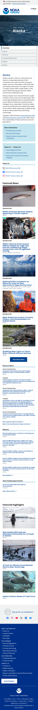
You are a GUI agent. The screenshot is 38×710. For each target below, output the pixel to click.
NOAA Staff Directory (10, 676)
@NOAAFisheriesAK (11, 168)
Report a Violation (9, 671)
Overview (6, 48)
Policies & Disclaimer (11, 701)
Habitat (4, 62)
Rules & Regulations (9, 643)
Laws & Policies (8, 633)
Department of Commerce (18, 703)
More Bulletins (7, 475)
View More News (18, 359)
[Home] (10, 11)
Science (4, 51)
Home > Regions (18, 27)
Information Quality (27, 699)
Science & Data (8, 661)
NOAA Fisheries (19, 708)
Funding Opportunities (13, 131)
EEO (14, 699)
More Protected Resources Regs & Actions (16, 424)
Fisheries (5, 55)
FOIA (18, 699)
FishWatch (6, 636)
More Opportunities (9, 491)
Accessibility (7, 699)
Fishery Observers (9, 653)
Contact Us (5, 663)
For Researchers (6, 656)
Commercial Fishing (9, 648)
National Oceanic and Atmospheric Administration (18, 705)
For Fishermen (6, 641)
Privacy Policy (23, 701)
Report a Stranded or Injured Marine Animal (17, 673)
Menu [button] (34, 9)
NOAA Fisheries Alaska (13, 172)
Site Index (6, 638)
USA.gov (30, 701)
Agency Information (8, 628)
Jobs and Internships (13, 133)
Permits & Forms (8, 646)
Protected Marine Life (9, 58)
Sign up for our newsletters (22, 612)
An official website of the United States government (16, 2)
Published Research (9, 658)
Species (4, 65)
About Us (6, 631)
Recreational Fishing (10, 651)
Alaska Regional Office (27, 116)
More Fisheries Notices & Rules (12, 422)
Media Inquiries (8, 668)
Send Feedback (9, 681)
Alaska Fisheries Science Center (15, 118)
